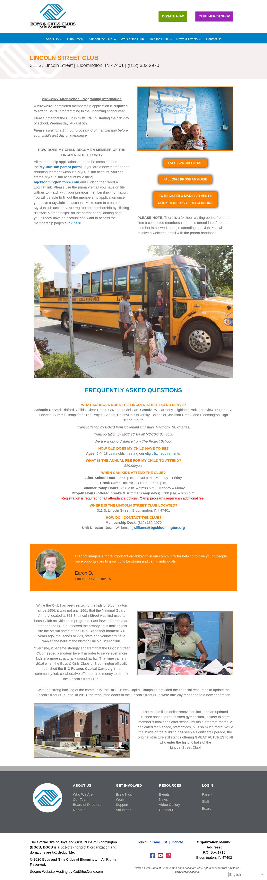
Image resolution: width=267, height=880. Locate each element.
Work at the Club (132, 39)
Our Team (80, 800)
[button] (61, 39)
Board (206, 809)
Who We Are (83, 794)
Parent (207, 794)
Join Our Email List (152, 842)
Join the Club (159, 39)
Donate (177, 842)
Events (164, 794)
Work (120, 800)
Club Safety (75, 39)
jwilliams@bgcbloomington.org (159, 528)
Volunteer (123, 810)
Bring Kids (124, 794)
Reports (79, 810)
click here (73, 223)
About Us (52, 39)
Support (122, 805)
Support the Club (100, 39)
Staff (205, 801)
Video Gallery (169, 805)
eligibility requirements (162, 453)
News (163, 800)
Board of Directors (87, 805)
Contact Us (213, 39)
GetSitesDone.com (88, 872)
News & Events (187, 39)
